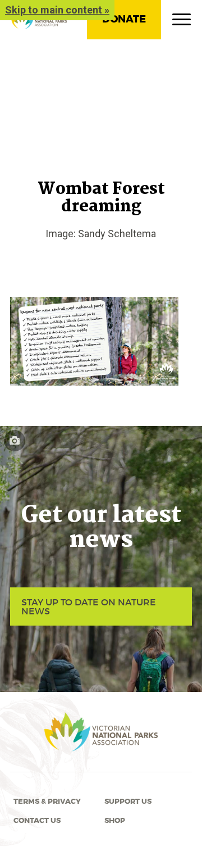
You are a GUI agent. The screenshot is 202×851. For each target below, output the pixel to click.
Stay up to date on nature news (88, 606)
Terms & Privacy (47, 801)
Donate (124, 19)
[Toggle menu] (181, 21)
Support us (128, 801)
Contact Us (37, 820)
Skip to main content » (57, 10)
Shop (114, 820)
